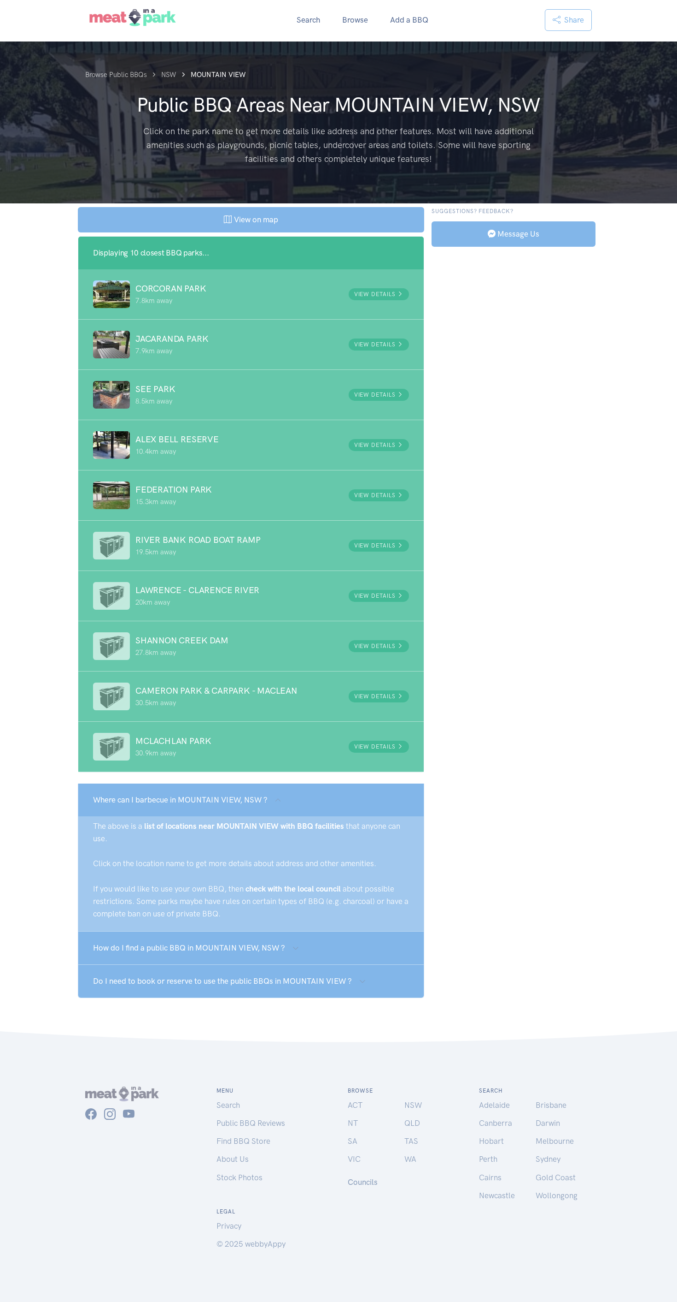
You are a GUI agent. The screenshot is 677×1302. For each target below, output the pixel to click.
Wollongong (557, 1195)
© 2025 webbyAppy (251, 1243)
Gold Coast (556, 1177)
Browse (355, 19)
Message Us (517, 233)
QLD (412, 1123)
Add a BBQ (409, 19)
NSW (413, 1105)
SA (352, 1141)
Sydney (548, 1159)
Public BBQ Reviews (250, 1123)
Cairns (490, 1177)
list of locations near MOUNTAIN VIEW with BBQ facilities (244, 826)
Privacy (228, 1226)
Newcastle (497, 1195)
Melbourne (555, 1141)
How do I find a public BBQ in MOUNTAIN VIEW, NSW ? (189, 947)
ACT (355, 1105)
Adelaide (494, 1105)
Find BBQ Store (243, 1141)
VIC (354, 1159)
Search (308, 19)
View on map (255, 219)
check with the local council (293, 888)
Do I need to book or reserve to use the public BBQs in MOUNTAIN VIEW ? (222, 981)
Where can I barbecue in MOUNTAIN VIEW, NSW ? (180, 799)
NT (353, 1123)
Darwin (548, 1123)
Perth (488, 1159)
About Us (232, 1159)
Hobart (491, 1141)
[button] (251, 294)
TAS (411, 1141)
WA (410, 1159)
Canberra (495, 1123)
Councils (363, 1182)
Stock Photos (239, 1177)
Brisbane (551, 1105)
